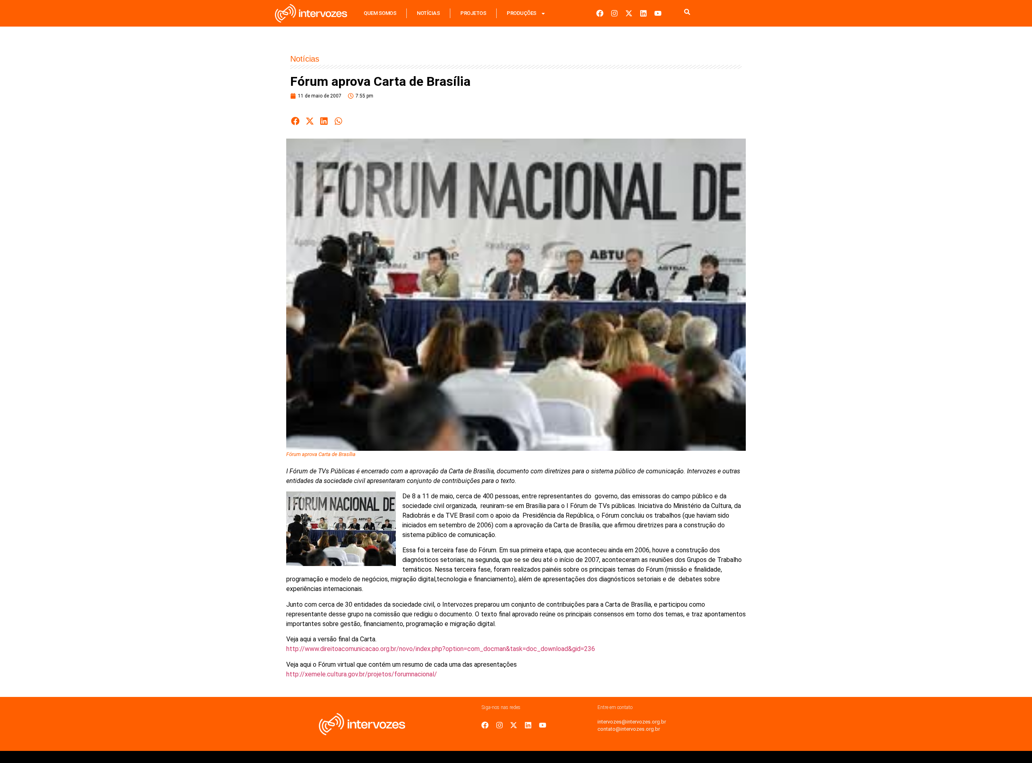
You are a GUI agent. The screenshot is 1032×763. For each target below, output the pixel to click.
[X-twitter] (629, 13)
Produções (522, 13)
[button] (295, 121)
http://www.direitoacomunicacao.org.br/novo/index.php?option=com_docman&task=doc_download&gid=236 (440, 649)
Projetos (473, 13)
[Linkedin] (643, 13)
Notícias (428, 13)
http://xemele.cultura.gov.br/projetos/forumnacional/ (361, 674)
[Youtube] (658, 13)
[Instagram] (614, 13)
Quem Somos (380, 13)
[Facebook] (600, 13)
